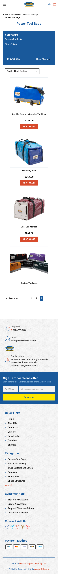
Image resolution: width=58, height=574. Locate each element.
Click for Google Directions (24, 365)
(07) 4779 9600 (19, 330)
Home (11, 419)
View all (8, 485)
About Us (12, 423)
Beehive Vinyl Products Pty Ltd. (32, 563)
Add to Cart (29, 126)
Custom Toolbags (29, 283)
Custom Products (13, 39)
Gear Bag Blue (29, 170)
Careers (12, 432)
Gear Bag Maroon (29, 227)
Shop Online (11, 44)
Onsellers (12, 440)
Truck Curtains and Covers (20, 468)
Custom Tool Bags (17, 459)
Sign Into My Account (18, 499)
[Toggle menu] (4, 4)
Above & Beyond (41, 569)
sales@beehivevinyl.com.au (23, 340)
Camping (12, 472)
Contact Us (13, 427)
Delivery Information (18, 512)
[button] (29, 59)
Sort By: (10, 71)
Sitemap (12, 445)
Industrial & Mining (17, 463)
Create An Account (17, 504)
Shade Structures (16, 481)
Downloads (13, 436)
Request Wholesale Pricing (21, 508)
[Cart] (54, 4)
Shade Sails (13, 476)
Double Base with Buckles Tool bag (29, 114)
